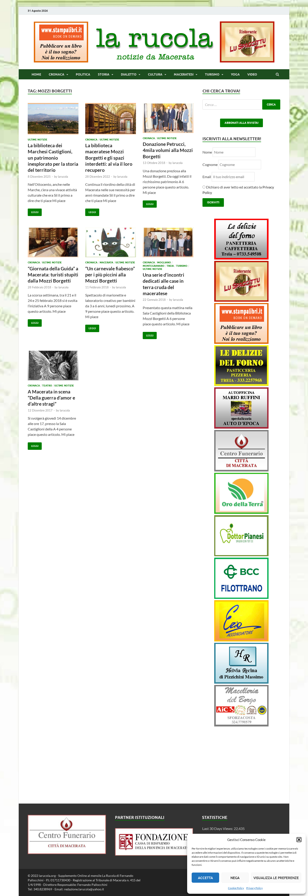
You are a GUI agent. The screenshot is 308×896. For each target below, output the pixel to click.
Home (36, 74)
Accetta (205, 878)
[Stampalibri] (61, 61)
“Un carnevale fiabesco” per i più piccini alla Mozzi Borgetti (110, 275)
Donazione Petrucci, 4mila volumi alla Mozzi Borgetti (168, 150)
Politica (83, 74)
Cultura (155, 74)
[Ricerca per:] (241, 104)
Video (252, 74)
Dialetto (128, 74)
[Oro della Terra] (241, 512)
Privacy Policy (254, 888)
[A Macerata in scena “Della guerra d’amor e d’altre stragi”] (53, 367)
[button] (299, 839)
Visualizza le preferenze (276, 878)
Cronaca (56, 74)
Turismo (212, 74)
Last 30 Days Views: (218, 828)
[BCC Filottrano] (241, 597)
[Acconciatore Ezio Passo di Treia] (241, 640)
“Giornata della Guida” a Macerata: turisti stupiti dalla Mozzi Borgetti (53, 275)
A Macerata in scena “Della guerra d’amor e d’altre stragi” (51, 398)
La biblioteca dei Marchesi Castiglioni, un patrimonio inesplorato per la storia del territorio (53, 157)
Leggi (33, 211)
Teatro (47, 385)
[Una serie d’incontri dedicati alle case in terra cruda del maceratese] (168, 244)
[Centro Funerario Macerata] (67, 852)
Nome (207, 152)
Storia (103, 74)
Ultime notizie (37, 139)
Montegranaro (153, 265)
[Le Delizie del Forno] (241, 258)
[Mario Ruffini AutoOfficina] (241, 427)
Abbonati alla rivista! (241, 122)
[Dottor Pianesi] (241, 555)
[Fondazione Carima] (154, 854)
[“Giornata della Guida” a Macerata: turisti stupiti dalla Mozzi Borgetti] (53, 244)
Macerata (106, 262)
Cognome (210, 164)
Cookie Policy (236, 888)
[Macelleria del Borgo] (241, 725)
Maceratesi (183, 74)
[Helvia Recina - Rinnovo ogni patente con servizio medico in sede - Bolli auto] (241, 682)
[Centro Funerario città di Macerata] (241, 470)
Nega (234, 878)
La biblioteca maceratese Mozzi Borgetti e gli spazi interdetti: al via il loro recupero (108, 157)
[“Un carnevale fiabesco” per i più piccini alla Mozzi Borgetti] (110, 244)
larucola (63, 176)
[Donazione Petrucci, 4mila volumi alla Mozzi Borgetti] (168, 120)
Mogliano (164, 262)
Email (207, 177)
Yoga (235, 74)
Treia (170, 265)
